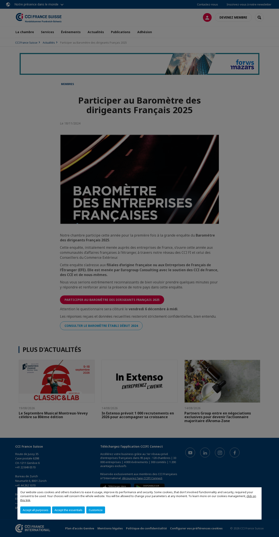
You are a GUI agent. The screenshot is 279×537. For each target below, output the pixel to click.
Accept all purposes (35, 510)
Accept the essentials (68, 510)
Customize (96, 510)
